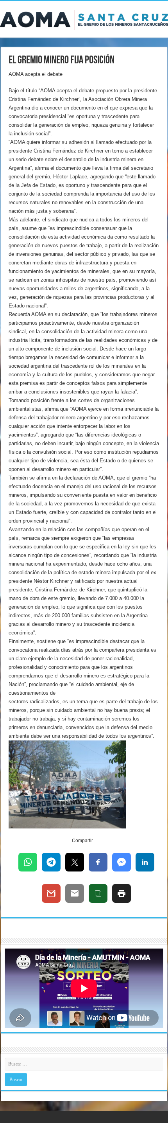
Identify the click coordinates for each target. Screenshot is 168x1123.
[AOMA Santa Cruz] (84, 18)
